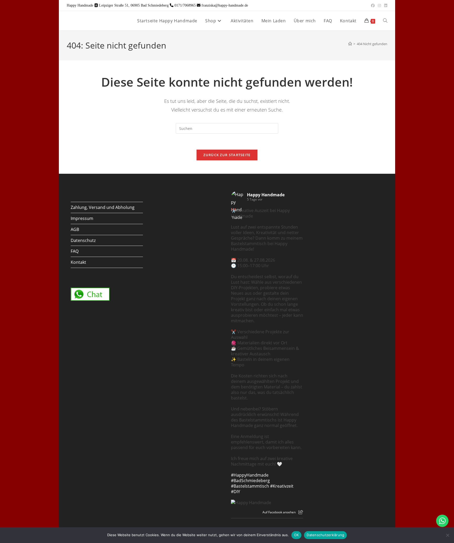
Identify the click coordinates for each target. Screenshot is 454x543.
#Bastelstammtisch (250, 486)
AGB (75, 229)
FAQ (75, 251)
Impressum (82, 218)
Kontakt (78, 262)
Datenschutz (83, 240)
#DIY (235, 491)
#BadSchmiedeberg (250, 480)
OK (296, 535)
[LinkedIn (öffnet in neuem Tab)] (385, 5)
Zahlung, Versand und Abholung (103, 207)
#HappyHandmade (250, 475)
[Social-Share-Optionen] (300, 512)
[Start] (350, 43)
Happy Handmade (266, 195)
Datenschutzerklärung (325, 535)
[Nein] (447, 535)
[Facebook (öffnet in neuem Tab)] (372, 5)
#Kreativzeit (281, 486)
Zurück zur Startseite (226, 154)
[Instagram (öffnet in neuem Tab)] (379, 5)
